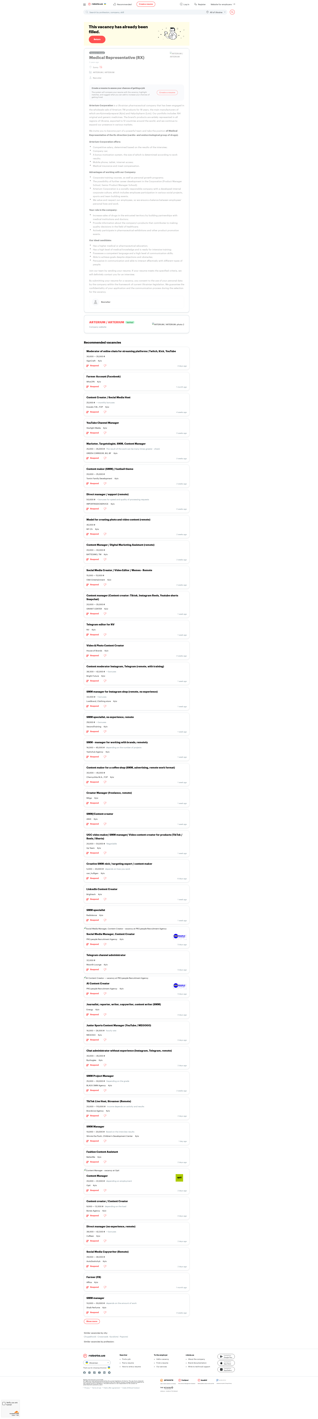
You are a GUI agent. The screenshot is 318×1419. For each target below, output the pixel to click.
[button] (226, 1356)
